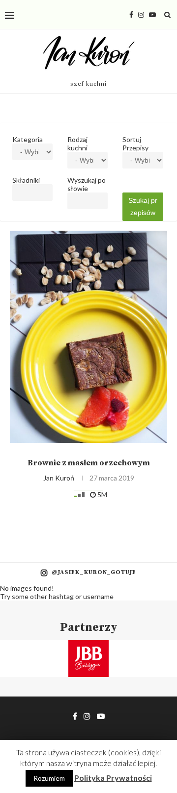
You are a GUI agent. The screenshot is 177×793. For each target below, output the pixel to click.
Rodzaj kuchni (77, 143)
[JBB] (88, 646)
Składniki (26, 180)
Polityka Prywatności (113, 777)
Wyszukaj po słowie (86, 184)
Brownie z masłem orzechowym (89, 463)
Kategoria (27, 139)
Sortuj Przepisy (135, 143)
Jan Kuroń (58, 478)
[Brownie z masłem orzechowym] (88, 337)
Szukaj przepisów (142, 206)
